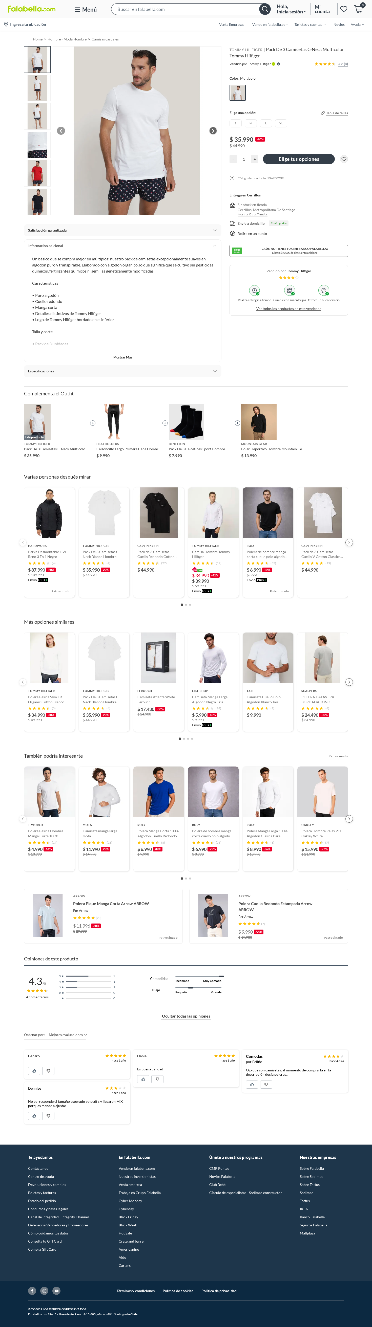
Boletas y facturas (42, 1192)
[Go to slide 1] (182, 604)
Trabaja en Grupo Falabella (140, 1192)
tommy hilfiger (299, 271)
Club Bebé (217, 1184)
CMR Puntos (219, 1168)
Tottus (305, 1201)
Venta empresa (130, 1184)
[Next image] (213, 131)
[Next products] (349, 542)
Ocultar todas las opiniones (186, 1016)
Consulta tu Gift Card (45, 1241)
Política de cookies (178, 1291)
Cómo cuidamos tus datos (48, 1233)
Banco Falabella (312, 1217)
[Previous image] (61, 131)
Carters (125, 1265)
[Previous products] (23, 542)
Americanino (129, 1249)
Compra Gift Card (42, 1249)
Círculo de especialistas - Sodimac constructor (245, 1192)
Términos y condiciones (136, 1291)
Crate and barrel (131, 1241)
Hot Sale (125, 1233)
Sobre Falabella (312, 1168)
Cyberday (126, 1209)
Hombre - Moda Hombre (67, 39)
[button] (191, 9)
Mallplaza (307, 1233)
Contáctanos (38, 1168)
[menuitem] (306, 24)
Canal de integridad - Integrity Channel (58, 1217)
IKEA (304, 1209)
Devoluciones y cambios (47, 1184)
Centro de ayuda (41, 1176)
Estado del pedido (42, 1201)
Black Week (128, 1225)
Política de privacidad (219, 1291)
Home (38, 39)
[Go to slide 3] (190, 605)
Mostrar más (122, 357)
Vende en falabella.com (137, 1168)
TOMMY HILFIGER (246, 50)
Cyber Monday (130, 1201)
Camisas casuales (105, 39)
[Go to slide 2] (186, 605)
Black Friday (128, 1217)
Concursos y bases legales (48, 1209)
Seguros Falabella (313, 1225)
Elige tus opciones (299, 159)
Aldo (122, 1257)
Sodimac (306, 1192)
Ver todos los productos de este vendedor (288, 308)
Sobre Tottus (310, 1184)
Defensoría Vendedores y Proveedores (58, 1225)
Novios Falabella (222, 1176)
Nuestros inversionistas (137, 1176)
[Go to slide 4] (192, 739)
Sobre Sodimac (311, 1176)
